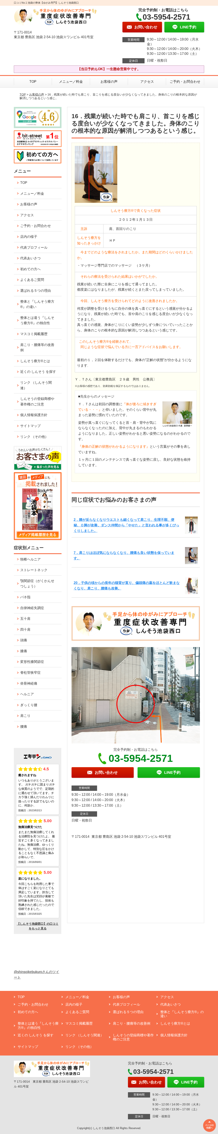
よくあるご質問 (32, 280)
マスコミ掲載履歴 (33, 334)
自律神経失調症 (32, 608)
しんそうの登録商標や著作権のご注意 (37, 401)
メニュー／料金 (71, 81)
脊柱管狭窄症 (30, 672)
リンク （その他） (34, 436)
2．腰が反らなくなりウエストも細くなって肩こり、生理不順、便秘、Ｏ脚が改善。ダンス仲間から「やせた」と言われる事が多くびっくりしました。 (126, 525)
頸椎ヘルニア (30, 559)
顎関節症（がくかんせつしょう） (37, 583)
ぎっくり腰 (28, 705)
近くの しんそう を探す (38, 371)
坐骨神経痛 (28, 683)
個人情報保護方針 (33, 415)
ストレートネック (33, 570)
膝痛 (23, 651)
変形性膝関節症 (32, 662)
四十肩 (25, 629)
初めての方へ (30, 269)
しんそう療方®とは (35, 361)
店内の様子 (28, 236)
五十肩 (25, 618)
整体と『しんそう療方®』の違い (37, 304)
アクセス (147, 81)
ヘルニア (27, 694)
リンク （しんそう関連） (36, 385)
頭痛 (23, 640)
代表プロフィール (33, 247)
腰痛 (23, 726)
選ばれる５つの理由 (35, 290)
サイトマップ (30, 426)
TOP (32, 81)
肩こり (25, 715)
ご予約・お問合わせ (185, 81)
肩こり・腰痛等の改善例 (37, 347)
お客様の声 (109, 81)
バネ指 (25, 597)
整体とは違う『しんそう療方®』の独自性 (37, 320)
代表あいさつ (30, 258)
